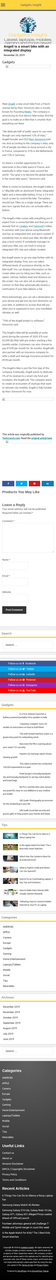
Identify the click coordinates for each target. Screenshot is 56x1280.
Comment (8, 521)
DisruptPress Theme (40, 1271)
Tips (5, 980)
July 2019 (8, 1033)
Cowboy (23, 226)
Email (6, 576)
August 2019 (10, 1028)
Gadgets (8, 62)
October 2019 (10, 1017)
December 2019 (11, 1006)
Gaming (7, 953)
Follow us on (22, 663)
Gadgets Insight (31, 5)
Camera (7, 937)
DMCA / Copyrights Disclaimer (18, 1169)
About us (7, 1158)
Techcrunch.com (11, 438)
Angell (11, 104)
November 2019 (11, 1012)
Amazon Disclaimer (12, 1163)
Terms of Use (27, 1265)
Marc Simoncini (37, 139)
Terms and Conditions (14, 1179)
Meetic (28, 111)
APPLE (6, 932)
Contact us (8, 1153)
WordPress (21, 1271)
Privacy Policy (9, 1174)
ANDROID (8, 926)
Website (6, 592)
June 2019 (8, 1039)
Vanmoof (38, 226)
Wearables (8, 986)
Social (6, 975)
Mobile (6, 970)
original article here (41, 438)
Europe (7, 943)
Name (6, 559)
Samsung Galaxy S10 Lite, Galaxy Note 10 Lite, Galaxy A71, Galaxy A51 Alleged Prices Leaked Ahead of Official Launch (27, 1214)
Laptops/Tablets (12, 964)
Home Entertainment (14, 959)
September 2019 (11, 1023)
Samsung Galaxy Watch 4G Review (20, 1205)
